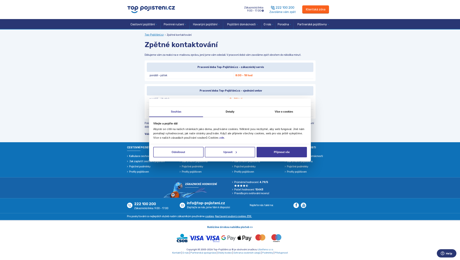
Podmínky (267, 252)
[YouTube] (304, 205)
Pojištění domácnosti (241, 24)
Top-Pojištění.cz (154, 34)
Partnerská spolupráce (203, 252)
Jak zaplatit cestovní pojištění (147, 161)
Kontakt (176, 252)
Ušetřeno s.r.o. (266, 249)
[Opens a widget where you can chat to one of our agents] (446, 253)
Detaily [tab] (230, 111)
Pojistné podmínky (140, 166)
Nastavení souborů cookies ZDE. (233, 216)
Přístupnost (281, 252)
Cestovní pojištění (142, 24)
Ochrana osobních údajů (247, 252)
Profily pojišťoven (139, 171)
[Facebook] (297, 205)
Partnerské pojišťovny (312, 24)
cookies (209, 216)
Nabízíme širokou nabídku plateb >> (230, 227)
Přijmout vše (282, 152)
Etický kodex (225, 252)
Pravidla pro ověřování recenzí (251, 193)
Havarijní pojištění (205, 24)
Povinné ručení (174, 24)
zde (221, 137)
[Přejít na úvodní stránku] (151, 9)
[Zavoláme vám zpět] (273, 8)
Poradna (283, 24)
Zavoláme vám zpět (282, 12)
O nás (267, 24)
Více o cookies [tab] (284, 111)
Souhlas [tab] (176, 111)
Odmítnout (178, 152)
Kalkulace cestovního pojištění (146, 156)
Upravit (228, 152)
